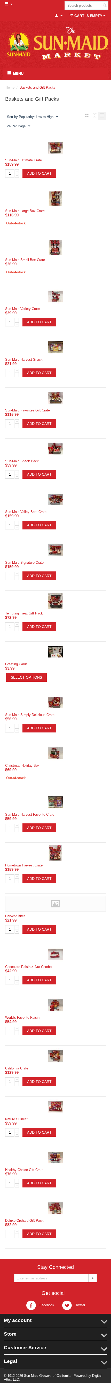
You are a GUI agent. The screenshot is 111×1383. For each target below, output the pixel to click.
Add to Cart (39, 173)
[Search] (104, 6)
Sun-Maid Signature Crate (24, 562)
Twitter (79, 1305)
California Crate (16, 1068)
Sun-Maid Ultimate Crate (23, 160)
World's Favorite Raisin (22, 1017)
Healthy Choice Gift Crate (24, 1170)
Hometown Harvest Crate (24, 865)
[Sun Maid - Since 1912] (55, 43)
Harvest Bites (15, 916)
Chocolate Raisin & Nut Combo (28, 967)
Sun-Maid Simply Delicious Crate (29, 715)
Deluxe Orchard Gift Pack (24, 1220)
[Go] (92, 1278)
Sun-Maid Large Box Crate (25, 211)
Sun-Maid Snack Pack (22, 461)
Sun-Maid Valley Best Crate (25, 512)
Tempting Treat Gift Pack (24, 613)
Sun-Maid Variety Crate (22, 309)
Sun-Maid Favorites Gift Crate (27, 410)
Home (10, 87)
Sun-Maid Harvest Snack (24, 359)
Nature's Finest (16, 1119)
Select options (26, 677)
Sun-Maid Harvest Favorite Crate (29, 814)
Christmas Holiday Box (22, 766)
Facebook (46, 1305)
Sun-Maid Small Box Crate (25, 260)
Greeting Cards (16, 664)
